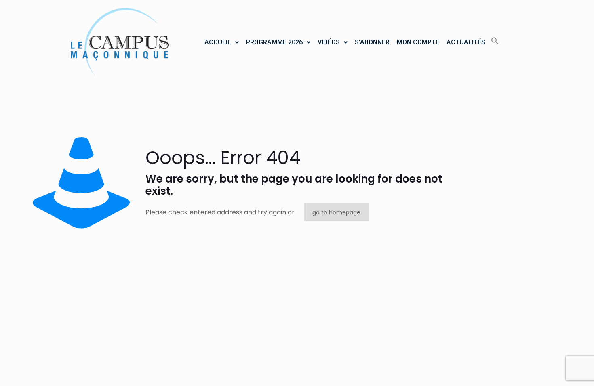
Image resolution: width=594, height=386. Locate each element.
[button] (221, 42)
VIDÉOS (329, 42)
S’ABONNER (372, 42)
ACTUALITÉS (466, 42)
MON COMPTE (418, 42)
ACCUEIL (217, 42)
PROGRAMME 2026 (274, 42)
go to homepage (336, 212)
